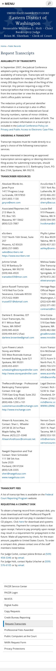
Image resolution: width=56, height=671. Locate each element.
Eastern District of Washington (28, 20)
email (21, 557)
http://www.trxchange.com (16, 409)
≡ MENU (8, 3)
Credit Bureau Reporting (17, 617)
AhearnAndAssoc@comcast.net (18, 439)
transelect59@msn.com (14, 276)
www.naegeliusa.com (13, 477)
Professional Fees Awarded (18, 629)
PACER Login (11, 592)
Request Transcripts (15, 623)
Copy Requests (12, 611)
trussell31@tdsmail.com (15, 301)
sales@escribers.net (12, 252)
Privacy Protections (14, 648)
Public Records (14, 46)
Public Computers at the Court (20, 636)
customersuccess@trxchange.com (20, 405)
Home (3, 46)
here (21, 521)
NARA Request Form (15, 642)
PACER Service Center (15, 586)
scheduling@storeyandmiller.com (20, 369)
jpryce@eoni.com (11, 202)
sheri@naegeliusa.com (14, 473)
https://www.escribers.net (16, 255)
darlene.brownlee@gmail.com (18, 337)
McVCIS (8, 598)
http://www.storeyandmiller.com (19, 373)
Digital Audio (11, 605)
